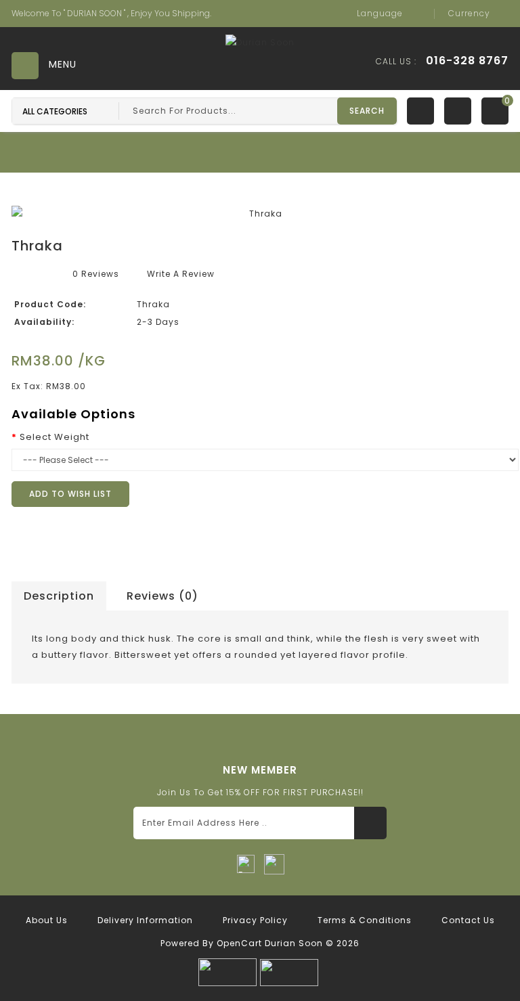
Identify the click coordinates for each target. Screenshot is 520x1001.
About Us (47, 920)
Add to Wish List (70, 493)
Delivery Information (145, 920)
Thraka (338, 180)
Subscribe (370, 823)
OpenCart (239, 943)
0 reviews (95, 274)
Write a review (181, 274)
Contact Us (468, 920)
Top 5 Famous (271, 180)
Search (367, 110)
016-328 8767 (467, 60)
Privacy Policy (255, 920)
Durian (205, 180)
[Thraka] (260, 214)
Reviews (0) (162, 596)
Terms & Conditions (365, 920)
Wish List (420, 111)
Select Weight (54, 436)
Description (59, 596)
